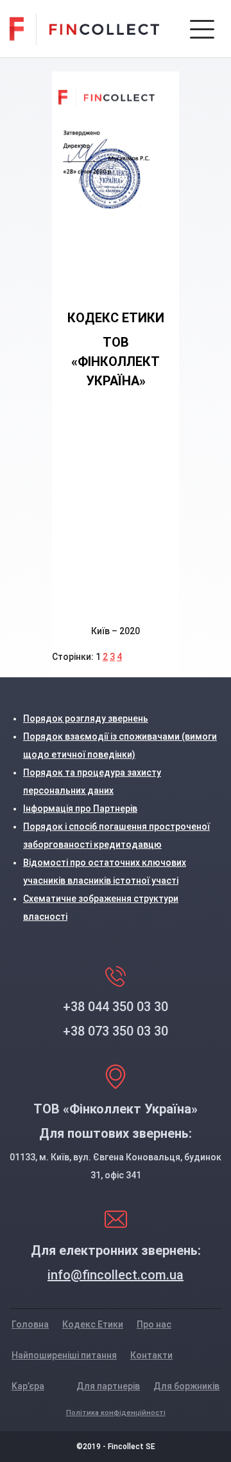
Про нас (154, 1324)
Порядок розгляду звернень (85, 718)
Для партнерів (108, 1386)
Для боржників (186, 1386)
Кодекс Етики (92, 1324)
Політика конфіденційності (116, 1413)
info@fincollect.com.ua (115, 1275)
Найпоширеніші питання (64, 1355)
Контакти (151, 1355)
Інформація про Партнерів (80, 808)
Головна (30, 1324)
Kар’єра (28, 1386)
